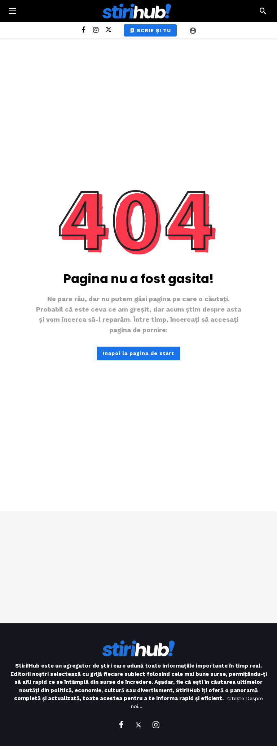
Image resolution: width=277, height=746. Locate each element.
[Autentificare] (193, 30)
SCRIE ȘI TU (154, 30)
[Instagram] (95, 30)
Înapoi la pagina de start (138, 353)
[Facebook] (83, 30)
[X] (108, 30)
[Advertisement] (138, 567)
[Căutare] (263, 10)
